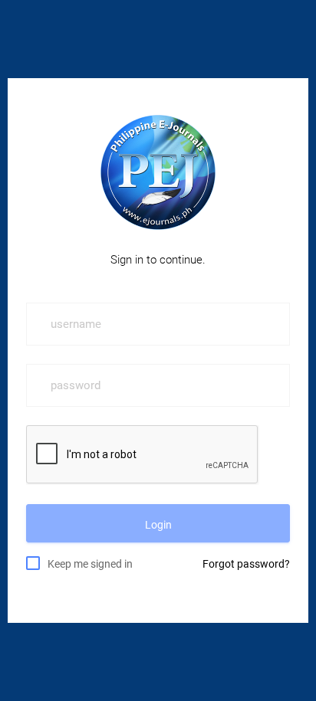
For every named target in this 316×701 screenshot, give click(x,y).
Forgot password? (246, 564)
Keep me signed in (90, 564)
